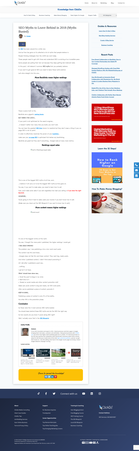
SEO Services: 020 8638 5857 (107, 417)
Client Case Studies (20, 413)
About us (94, 3)
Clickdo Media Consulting (22, 410)
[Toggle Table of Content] (22, 44)
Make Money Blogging (60, 15)
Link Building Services (20, 419)
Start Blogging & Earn (77, 410)
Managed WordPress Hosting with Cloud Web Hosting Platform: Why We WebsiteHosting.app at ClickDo (107, 70)
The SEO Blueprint (76, 419)
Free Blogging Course (77, 413)
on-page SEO (33, 137)
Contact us (121, 3)
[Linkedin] (52, 376)
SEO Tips (63, 358)
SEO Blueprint (44, 318)
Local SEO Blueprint (77, 422)
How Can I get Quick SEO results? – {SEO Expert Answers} (57, 362)
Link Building (47, 358)
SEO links (39, 128)
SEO (22, 49)
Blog (112, 3)
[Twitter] (49, 376)
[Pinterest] (55, 376)
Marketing (103, 3)
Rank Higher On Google (77, 15)
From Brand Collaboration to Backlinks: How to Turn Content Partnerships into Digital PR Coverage (106, 61)
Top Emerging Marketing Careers (53, 429)
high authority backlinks (63, 338)
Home (86, 3)
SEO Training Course (77, 416)
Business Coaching (44, 15)
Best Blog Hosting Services (107, 35)
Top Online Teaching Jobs (50, 425)
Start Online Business (20, 422)
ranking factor (39, 114)
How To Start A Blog (29, 15)
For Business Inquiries (49, 410)
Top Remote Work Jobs (49, 422)
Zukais (28, 36)
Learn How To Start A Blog (107, 31)
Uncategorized (31, 358)
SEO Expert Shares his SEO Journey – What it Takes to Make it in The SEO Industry (27, 362)
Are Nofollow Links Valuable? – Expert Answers (43, 361)
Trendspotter (47, 413)
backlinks (56, 134)
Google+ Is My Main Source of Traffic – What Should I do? (73, 361)
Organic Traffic (92, 15)
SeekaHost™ (23, 441)
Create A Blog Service (107, 40)
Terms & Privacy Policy (21, 425)
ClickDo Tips (18, 416)
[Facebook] (46, 376)
